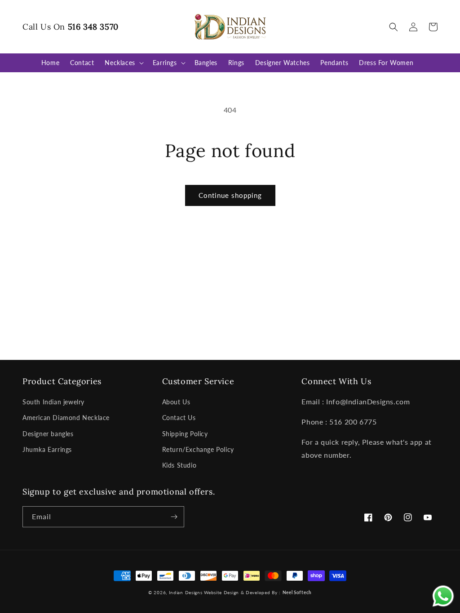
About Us (176, 402)
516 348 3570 (93, 27)
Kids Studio (179, 465)
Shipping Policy (185, 434)
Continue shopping (230, 195)
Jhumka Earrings (47, 449)
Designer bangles (48, 434)
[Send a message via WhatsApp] (443, 596)
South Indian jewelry (53, 402)
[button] (393, 27)
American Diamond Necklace (66, 417)
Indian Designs (186, 592)
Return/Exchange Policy (198, 449)
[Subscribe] (174, 516)
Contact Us (179, 417)
